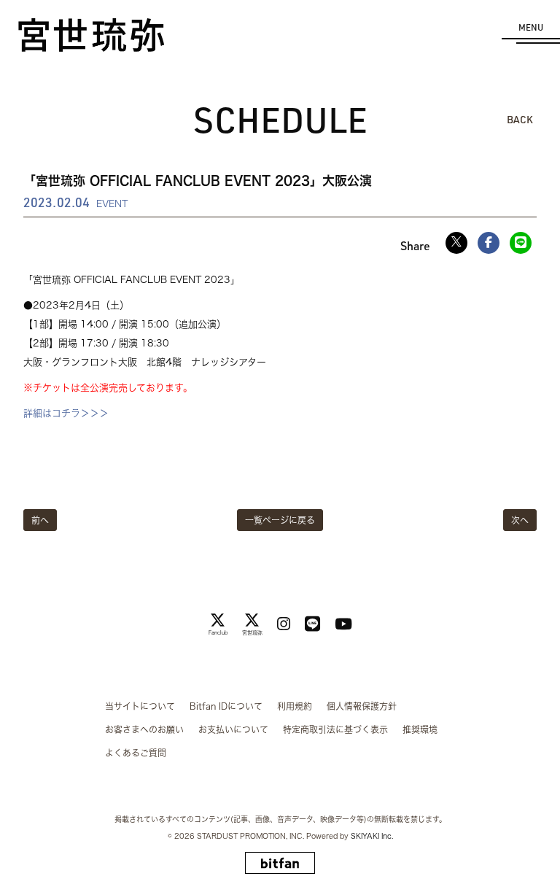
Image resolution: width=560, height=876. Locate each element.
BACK (520, 119)
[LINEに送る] (521, 243)
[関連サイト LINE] (312, 624)
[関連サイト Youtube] (343, 624)
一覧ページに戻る (280, 520)
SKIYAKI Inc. (372, 836)
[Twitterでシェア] (456, 243)
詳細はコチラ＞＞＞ (66, 413)
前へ (40, 520)
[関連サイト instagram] (283, 624)
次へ (520, 520)
